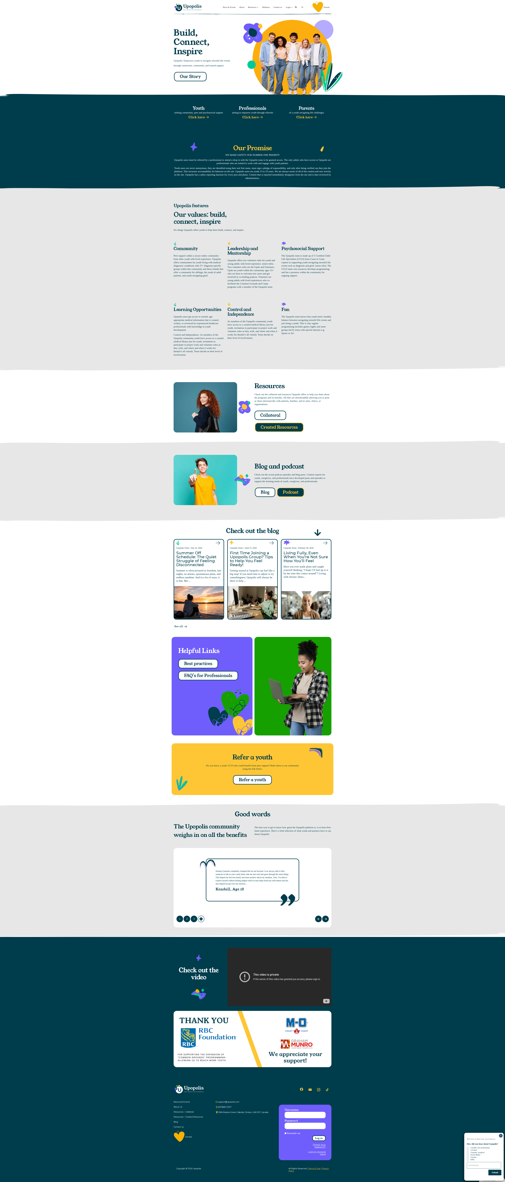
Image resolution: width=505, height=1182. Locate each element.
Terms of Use (314, 1168)
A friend (473, 1150)
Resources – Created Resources (188, 1117)
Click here (196, 117)
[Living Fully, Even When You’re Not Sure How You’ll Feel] (306, 605)
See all (178, 626)
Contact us (277, 7)
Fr (302, 7)
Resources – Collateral (184, 1112)
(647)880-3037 (224, 1107)
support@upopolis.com (228, 1102)
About (241, 7)
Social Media (475, 1155)
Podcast (290, 492)
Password (291, 1121)
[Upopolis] (189, 7)
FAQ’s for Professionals (208, 676)
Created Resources (279, 427)
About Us (178, 1107)
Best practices (198, 664)
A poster (473, 1157)
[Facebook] (301, 1089)
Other (472, 1160)
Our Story (190, 77)
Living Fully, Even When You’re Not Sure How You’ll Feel (306, 557)
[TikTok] (327, 1089)
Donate (327, 7)
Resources (252, 7)
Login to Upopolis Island (317, 1153)
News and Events (182, 1102)
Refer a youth (252, 780)
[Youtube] (310, 1089)
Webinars (266, 7)
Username (292, 1110)
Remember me (293, 1133)
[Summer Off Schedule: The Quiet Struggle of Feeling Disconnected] (199, 602)
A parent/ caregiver (477, 1152)
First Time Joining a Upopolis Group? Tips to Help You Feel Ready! (251, 559)
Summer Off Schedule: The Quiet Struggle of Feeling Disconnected (196, 559)
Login (288, 7)
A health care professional (480, 1148)
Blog (265, 492)
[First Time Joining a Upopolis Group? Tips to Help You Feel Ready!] (252, 602)
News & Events (229, 7)
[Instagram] (318, 1089)
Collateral (270, 415)
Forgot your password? (319, 1146)
